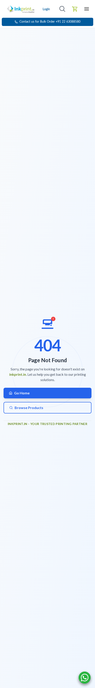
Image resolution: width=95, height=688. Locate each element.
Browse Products (29, 407)
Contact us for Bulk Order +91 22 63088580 (49, 21)
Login (46, 9)
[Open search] (62, 9)
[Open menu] (86, 9)
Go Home (22, 393)
